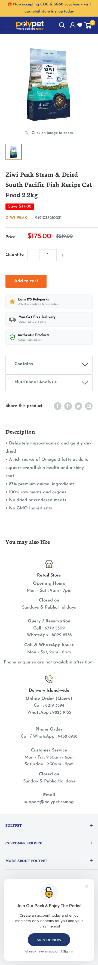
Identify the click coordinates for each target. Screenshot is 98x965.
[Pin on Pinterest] (68, 406)
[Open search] (62, 25)
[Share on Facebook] (58, 406)
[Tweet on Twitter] (78, 406)
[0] (88, 25)
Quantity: (14, 255)
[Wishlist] (80, 25)
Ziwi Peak (16, 218)
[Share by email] (89, 406)
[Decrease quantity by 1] (33, 255)
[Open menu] (8, 25)
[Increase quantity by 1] (62, 255)
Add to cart (26, 281)
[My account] (72, 25)
